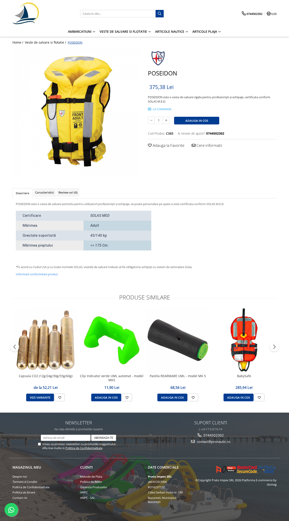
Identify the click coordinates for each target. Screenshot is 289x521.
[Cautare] (160, 13)
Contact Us (19, 498)
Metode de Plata (91, 476)
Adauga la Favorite (168, 145)
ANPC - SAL (87, 498)
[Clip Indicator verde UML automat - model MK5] (111, 340)
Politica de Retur (91, 482)
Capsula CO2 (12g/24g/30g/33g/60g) (45, 376)
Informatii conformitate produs (37, 274)
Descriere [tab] (22, 193)
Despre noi (19, 476)
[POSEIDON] (76, 111)
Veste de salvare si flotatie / (46, 42)
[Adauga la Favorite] (60, 397)
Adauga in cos (196, 121)
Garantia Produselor (93, 487)
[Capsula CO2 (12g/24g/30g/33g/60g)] (45, 340)
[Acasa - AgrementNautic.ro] (40, 13)
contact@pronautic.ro (213, 441)
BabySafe (244, 376)
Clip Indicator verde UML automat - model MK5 (111, 378)
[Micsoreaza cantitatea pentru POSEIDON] (151, 120)
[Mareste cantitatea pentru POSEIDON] (166, 120)
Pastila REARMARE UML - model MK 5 (178, 376)
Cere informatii (209, 145)
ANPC (84, 492)
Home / (18, 42)
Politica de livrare (23, 492)
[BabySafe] (244, 340)
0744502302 (213, 435)
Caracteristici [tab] (44, 192)
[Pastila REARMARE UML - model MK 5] (178, 340)
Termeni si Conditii (24, 482)
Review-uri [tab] (67, 192)
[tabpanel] (76, 111)
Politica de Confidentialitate (84, 448)
